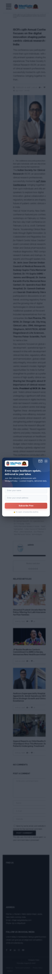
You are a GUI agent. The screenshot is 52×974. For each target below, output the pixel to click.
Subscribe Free (26, 506)
